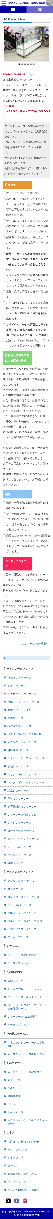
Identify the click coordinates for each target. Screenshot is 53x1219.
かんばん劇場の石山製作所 (23, 1190)
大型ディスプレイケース (22, 710)
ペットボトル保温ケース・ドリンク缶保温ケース (27, 1007)
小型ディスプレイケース (22, 929)
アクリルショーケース (21, 880)
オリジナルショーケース (22, 774)
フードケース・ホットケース (25, 997)
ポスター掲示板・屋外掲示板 (25, 734)
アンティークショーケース (23, 838)
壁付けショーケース (19, 798)
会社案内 (13, 1165)
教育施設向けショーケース (23, 806)
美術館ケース (15, 718)
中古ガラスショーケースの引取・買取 (27, 1044)
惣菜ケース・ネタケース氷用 (25, 921)
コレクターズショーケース (23, 896)
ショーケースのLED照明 (22, 955)
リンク (11, 1104)
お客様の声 (14, 1096)
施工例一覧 (14, 1080)
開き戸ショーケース (19, 822)
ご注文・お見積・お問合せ (23, 1141)
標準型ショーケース (19, 677)
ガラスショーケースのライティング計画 (27, 1122)
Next (45, 43)
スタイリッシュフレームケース (26, 758)
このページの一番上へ (35, 643)
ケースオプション (18, 963)
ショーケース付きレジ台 (22, 814)
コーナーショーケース (21, 830)
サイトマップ (15, 1112)
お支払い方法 (15, 1157)
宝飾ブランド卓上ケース (22, 913)
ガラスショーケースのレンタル (26, 1054)
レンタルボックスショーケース (26, 782)
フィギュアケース (18, 937)
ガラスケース (15, 888)
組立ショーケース (18, 790)
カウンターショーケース (22, 742)
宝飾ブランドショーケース (23, 701)
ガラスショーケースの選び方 (25, 1072)
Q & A (11, 1088)
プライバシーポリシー (21, 1181)
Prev (7, 43)
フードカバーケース (19, 905)
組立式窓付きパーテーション (25, 989)
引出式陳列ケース (18, 750)
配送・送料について (19, 1149)
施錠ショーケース (18, 981)
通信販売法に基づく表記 (22, 1173)
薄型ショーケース (18, 863)
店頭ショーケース (18, 766)
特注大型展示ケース (19, 726)
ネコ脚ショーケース (19, 854)
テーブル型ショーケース (22, 846)
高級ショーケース (18, 685)
